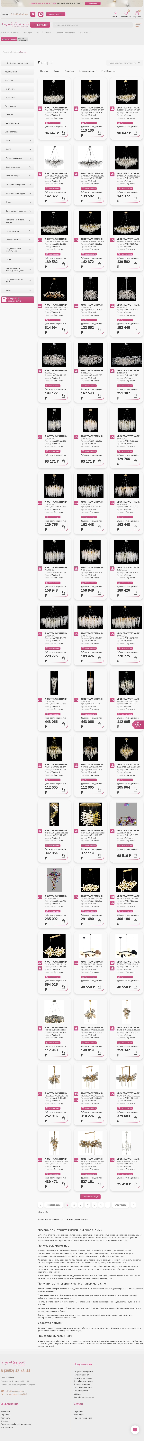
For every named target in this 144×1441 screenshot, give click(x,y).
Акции (56, 71)
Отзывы (4, 1421)
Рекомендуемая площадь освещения (15, 269)
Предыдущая (53, 1205)
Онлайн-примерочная (84, 1397)
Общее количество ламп (14, 280)
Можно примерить (87, 71)
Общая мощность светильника (13, 249)
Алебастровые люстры (77, 1219)
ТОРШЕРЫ (27, 32)
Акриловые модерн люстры (50, 1219)
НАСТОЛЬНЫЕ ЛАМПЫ (10, 32)
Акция (8, 290)
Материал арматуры (15, 193)
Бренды (77, 1394)
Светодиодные (12, 123)
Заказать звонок (56, 14)
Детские (9, 80)
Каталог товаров (82, 1384)
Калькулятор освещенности (13, 299)
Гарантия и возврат (83, 1378)
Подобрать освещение (66, 25)
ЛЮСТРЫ (84, 32)
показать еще (91, 1196)
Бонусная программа (83, 1371)
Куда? (8, 149)
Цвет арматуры (13, 176)
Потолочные (10, 106)
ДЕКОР (48, 32)
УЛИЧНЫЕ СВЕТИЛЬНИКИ (65, 32)
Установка (79, 1414)
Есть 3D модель (108, 71)
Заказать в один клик (56, 126)
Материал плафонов (15, 184)
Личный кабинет (81, 1374)
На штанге (10, 89)
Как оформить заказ (83, 1381)
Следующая (120, 1205)
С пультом (9, 115)
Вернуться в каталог (19, 63)
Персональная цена (54, 123)
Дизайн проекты (81, 1390)
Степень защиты (13, 240)
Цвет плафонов (13, 167)
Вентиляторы (11, 132)
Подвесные (10, 97)
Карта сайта (7, 1427)
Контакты (5, 1418)
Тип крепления (12, 231)
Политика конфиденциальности (16, 1424)
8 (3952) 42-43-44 (19, 14)
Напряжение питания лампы (15, 221)
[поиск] (127, 25)
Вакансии (5, 1411)
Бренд (8, 202)
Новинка (44, 71)
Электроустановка (9, 39)
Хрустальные (11, 72)
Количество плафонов (16, 211)
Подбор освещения (21, 39)
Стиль (8, 259)
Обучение (78, 1411)
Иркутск (4, 14)
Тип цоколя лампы (14, 158)
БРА (38, 32)
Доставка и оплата (83, 1387)
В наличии (69, 71)
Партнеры (5, 1414)
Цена (8, 140)
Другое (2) (43, 1212)
